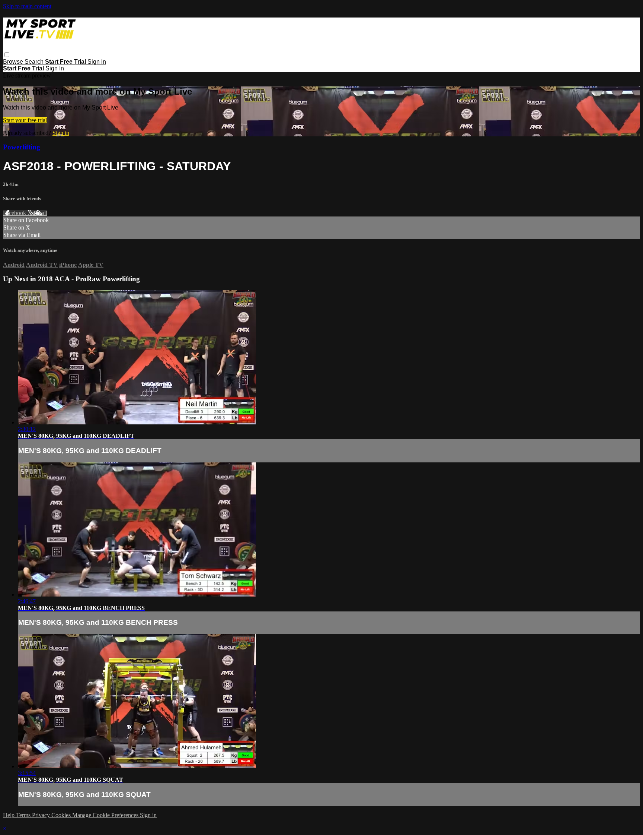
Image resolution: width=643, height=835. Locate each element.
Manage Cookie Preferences (106, 815)
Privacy (41, 815)
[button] (6, 54)
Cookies (61, 815)
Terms (24, 815)
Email (40, 213)
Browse (14, 61)
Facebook (15, 213)
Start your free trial (25, 120)
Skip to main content (27, 6)
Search (35, 61)
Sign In (54, 68)
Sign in (96, 61)
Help (9, 815)
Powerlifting (21, 147)
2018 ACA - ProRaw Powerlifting (89, 279)
